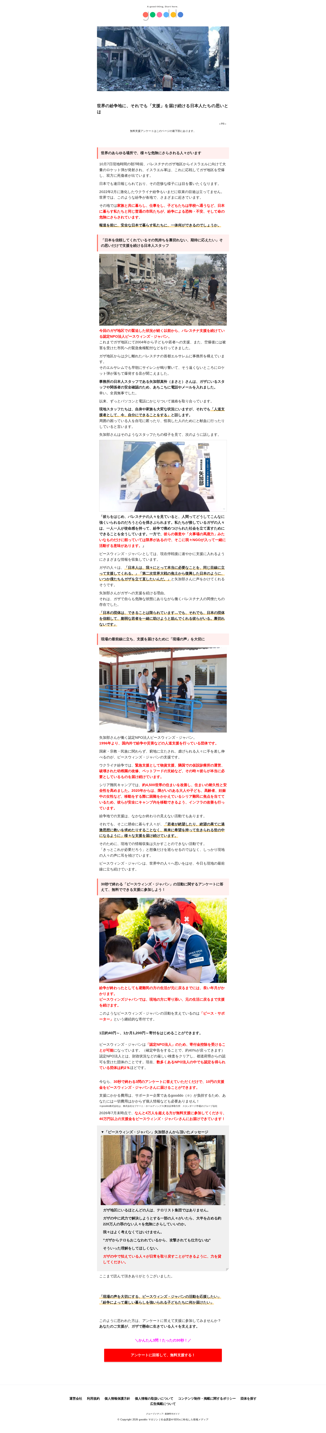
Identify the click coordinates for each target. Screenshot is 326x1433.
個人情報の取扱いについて (154, 1398)
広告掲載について (163, 1404)
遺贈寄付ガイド (172, 1414)
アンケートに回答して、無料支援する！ (163, 1355)
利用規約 (93, 1398)
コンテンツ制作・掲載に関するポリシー (207, 1398)
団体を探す (249, 1398)
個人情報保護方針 (117, 1398)
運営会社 (75, 1398)
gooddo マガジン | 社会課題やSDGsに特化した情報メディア (173, 1419)
